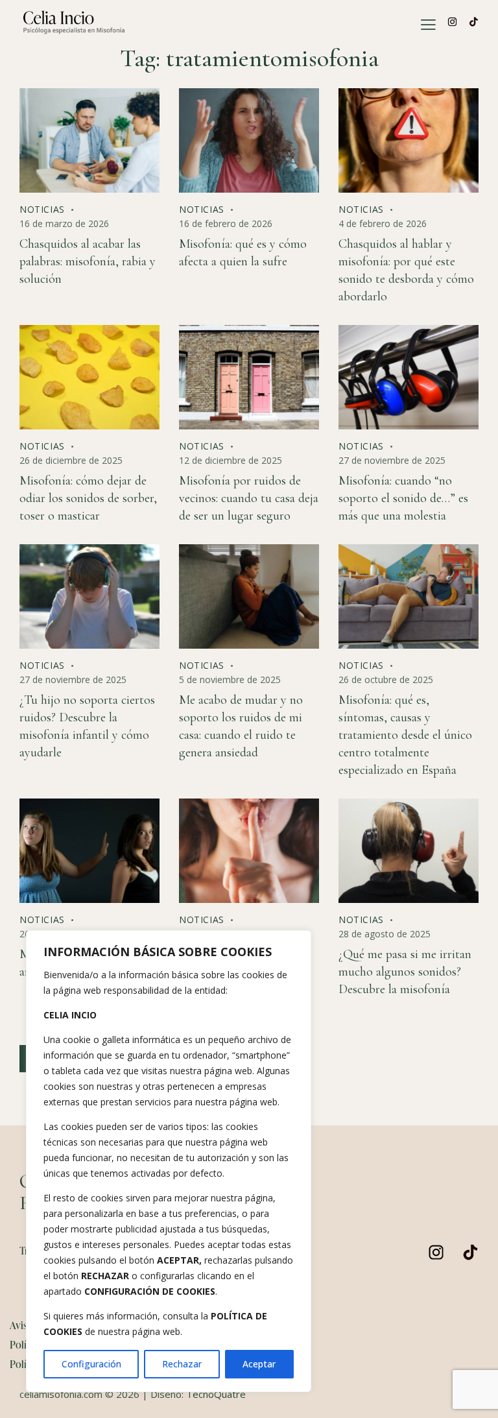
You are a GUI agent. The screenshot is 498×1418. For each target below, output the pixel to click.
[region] (168, 1161)
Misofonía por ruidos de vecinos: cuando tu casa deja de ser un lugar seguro (248, 498)
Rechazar (182, 1364)
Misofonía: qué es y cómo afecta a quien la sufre (243, 252)
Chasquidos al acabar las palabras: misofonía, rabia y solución (87, 261)
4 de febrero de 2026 (382, 223)
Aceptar (259, 1364)
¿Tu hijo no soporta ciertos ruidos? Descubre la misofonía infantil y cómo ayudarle (87, 726)
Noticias (42, 209)
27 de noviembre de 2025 (391, 460)
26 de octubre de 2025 (385, 679)
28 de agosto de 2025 (384, 934)
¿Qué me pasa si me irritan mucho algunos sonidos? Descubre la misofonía (404, 971)
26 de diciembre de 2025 (71, 460)
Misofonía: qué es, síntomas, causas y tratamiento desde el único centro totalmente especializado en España (405, 735)
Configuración (91, 1364)
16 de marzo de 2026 (64, 223)
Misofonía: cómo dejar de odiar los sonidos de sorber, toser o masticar (88, 498)
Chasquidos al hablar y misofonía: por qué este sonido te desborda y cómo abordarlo (406, 270)
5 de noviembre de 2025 (230, 679)
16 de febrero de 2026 (225, 223)
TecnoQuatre (216, 1394)
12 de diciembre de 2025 (230, 460)
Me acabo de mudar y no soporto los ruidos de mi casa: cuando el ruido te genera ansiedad (241, 726)
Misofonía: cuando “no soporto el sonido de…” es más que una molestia (403, 498)
